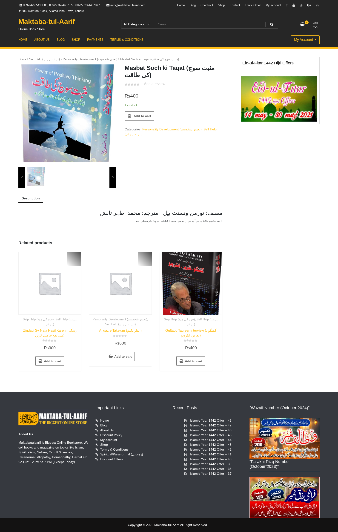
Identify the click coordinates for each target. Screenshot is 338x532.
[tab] (30, 198)
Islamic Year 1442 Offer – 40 (211, 459)
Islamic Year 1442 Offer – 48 (211, 420)
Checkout (207, 5)
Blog (193, 5)
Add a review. (155, 84)
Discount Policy (111, 435)
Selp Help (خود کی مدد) (38, 319)
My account (273, 5)
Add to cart (142, 116)
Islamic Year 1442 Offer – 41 (211, 454)
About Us (107, 430)
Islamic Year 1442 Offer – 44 (211, 440)
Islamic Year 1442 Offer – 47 (211, 425)
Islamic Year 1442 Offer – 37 (211, 473)
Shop (221, 5)
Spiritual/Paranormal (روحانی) (121, 454)
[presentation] (21, 177)
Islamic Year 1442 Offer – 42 (211, 449)
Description (31, 198)
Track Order (253, 5)
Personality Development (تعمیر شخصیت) (90, 59)
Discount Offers (111, 459)
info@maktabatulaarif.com (127, 5)
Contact (235, 5)
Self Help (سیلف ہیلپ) (44, 59)
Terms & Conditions (114, 449)
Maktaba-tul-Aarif (46, 21)
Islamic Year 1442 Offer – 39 (211, 464)
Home (181, 5)
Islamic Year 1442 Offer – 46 (211, 430)
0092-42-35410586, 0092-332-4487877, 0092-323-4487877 (61, 5)
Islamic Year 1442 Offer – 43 (211, 444)
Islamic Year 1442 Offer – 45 (211, 435)
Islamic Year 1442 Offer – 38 (211, 469)
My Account (304, 40)
